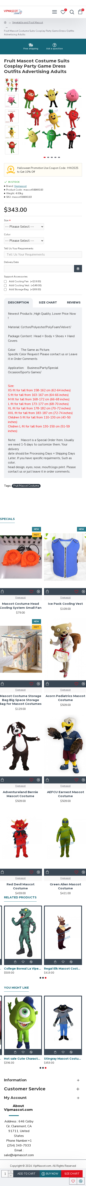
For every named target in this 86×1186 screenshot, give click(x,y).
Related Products (20, 897)
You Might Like (16, 987)
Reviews (74, 302)
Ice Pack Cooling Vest (65, 604)
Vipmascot (20, 186)
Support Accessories (16, 276)
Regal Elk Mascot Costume (63, 968)
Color (7, 234)
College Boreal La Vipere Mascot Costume (23, 968)
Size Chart (48, 302)
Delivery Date (11, 262)
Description (18, 302)
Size (6, 220)
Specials (7, 519)
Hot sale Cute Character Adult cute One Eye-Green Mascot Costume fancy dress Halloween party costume (23, 1058)
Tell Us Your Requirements (18, 248)
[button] (26, 119)
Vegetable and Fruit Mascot (27, 22)
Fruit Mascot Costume (26, 486)
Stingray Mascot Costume (63, 1058)
